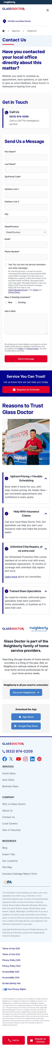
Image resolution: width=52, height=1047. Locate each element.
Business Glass (10, 786)
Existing (22, 302)
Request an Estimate (28, 389)
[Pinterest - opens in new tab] (39, 759)
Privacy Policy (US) (11, 960)
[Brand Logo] (26, 744)
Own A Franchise (11, 830)
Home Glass (8, 773)
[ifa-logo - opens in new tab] (7, 882)
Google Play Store (28, 726)
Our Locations (10, 860)
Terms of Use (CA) (11, 954)
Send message (26, 358)
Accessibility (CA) (10, 977)
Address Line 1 (12, 189)
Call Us (15, 1040)
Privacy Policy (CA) (11, 966)
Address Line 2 (12, 201)
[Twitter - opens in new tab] (11, 759)
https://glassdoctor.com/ (18, 290)
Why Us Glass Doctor (14, 804)
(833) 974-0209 (19, 116)
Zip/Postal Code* (13, 176)
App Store (28, 716)
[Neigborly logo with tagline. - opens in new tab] (39, 629)
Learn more (11, 576)
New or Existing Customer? (17, 297)
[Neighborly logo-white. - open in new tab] (9, 2)
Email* (8, 239)
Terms (35, 290)
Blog (4, 847)
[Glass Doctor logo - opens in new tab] (13, 629)
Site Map (7, 867)
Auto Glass (8, 779)
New (10, 302)
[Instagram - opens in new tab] (25, 759)
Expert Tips (8, 854)
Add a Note (10, 311)
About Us (7, 810)
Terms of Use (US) (11, 948)
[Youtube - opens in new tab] (18, 759)
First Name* (10, 151)
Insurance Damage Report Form (19, 873)
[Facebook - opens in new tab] (4, 759)
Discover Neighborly (24, 692)
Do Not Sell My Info (11, 983)
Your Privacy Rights (16, 989)
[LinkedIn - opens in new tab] (32, 759)
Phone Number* (12, 251)
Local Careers (9, 823)
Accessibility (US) (10, 971)
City (6, 214)
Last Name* (10, 164)
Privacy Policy (14, 292)
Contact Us (8, 817)
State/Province (12, 226)
